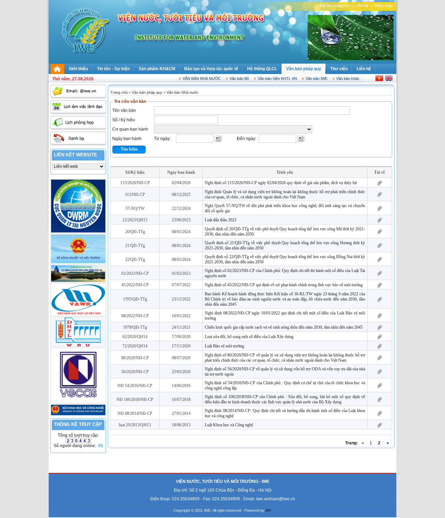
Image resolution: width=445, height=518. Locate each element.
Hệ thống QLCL (262, 68)
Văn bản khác (347, 78)
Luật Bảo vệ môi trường (224, 346)
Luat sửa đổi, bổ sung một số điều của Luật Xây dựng (249, 336)
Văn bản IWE (316, 78)
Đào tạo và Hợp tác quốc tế (211, 68)
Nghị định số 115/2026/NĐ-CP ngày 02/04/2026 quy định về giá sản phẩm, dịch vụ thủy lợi (281, 182)
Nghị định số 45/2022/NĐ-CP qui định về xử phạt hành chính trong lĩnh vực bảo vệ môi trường (284, 284)
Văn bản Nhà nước (202, 78)
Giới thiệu (78, 68)
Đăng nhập (383, 5)
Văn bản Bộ (239, 78)
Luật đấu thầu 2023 (220, 219)
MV (268, 510)
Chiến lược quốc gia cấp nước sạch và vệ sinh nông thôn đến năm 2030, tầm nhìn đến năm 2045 (284, 327)
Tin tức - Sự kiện (113, 68)
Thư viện (339, 68)
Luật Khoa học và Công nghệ (229, 424)
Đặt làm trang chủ (335, 5)
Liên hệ (362, 5)
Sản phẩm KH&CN (157, 68)
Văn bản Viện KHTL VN (277, 78)
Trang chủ (119, 92)
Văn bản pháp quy (303, 68)
